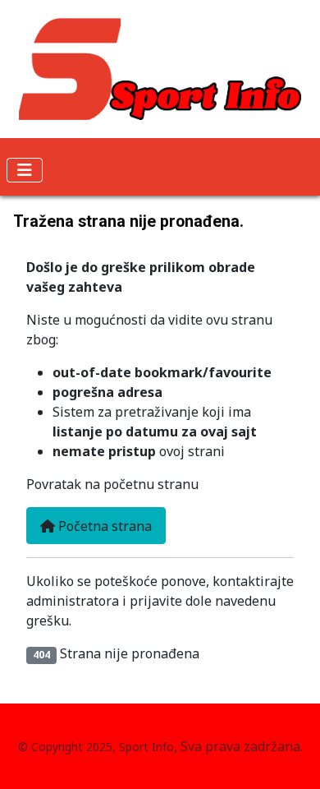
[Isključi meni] (25, 170)
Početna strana (103, 526)
